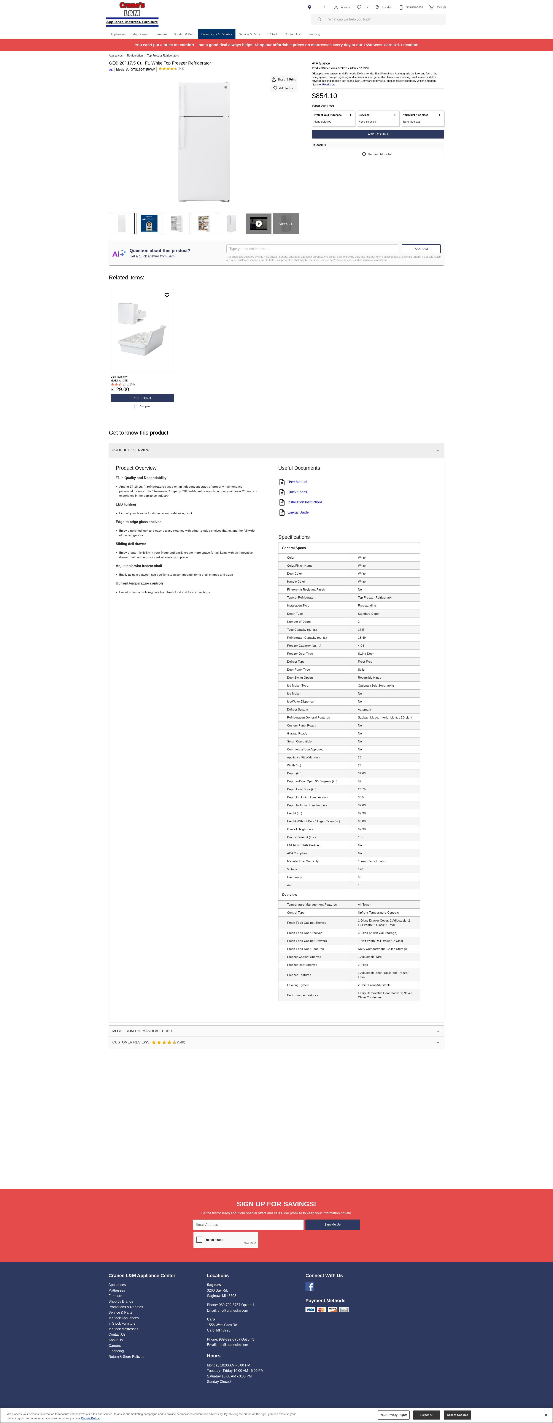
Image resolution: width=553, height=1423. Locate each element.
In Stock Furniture (121, 1323)
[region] (276, 1415)
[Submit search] (320, 19)
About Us (115, 1340)
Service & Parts (249, 34)
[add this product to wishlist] (167, 295)
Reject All (426, 1415)
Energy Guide (298, 512)
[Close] (546, 1415)
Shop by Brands (120, 1301)
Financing (313, 34)
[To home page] (132, 14)
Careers (114, 1345)
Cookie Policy (90, 1418)
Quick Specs (297, 492)
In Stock (272, 34)
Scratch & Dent (184, 34)
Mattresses (140, 34)
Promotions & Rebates (216, 34)
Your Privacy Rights (393, 1415)
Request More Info (380, 154)
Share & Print (286, 79)
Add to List (286, 88)
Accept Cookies (457, 1415)
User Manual (297, 482)
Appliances (118, 34)
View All (286, 223)
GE (111, 69)
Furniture (160, 34)
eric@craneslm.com (233, 1310)
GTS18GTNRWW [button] (143, 69)
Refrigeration (135, 55)
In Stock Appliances (123, 1318)
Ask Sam (421, 249)
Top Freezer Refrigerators (163, 55)
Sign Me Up (333, 1224)
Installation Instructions (305, 502)
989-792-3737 (229, 1305)
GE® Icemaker (119, 376)
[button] (336, 7)
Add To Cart (378, 134)
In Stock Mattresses (123, 1329)
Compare (145, 406)
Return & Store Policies (126, 1356)
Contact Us (292, 34)
